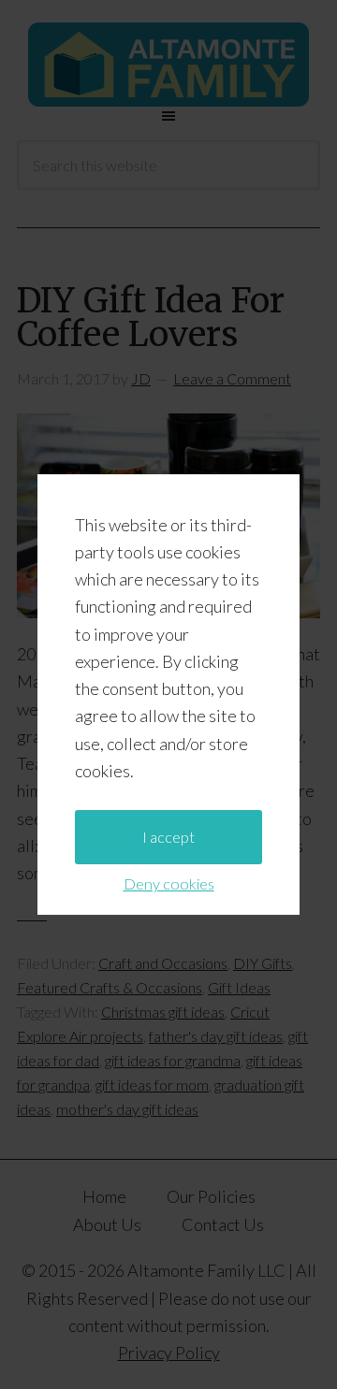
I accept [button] (168, 837)
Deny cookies (169, 883)
